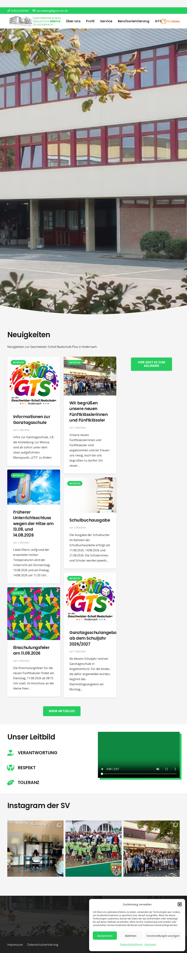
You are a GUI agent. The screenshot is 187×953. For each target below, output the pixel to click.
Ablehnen (130, 935)
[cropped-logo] (35, 21)
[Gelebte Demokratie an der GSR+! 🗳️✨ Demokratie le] (35, 849)
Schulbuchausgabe (89, 520)
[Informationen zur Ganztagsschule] (33, 359)
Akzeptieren (104, 935)
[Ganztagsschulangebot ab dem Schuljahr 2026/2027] (90, 575)
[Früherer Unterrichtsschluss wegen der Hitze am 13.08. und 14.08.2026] (33, 472)
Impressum (150, 944)
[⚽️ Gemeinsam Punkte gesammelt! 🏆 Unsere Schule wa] (93, 849)
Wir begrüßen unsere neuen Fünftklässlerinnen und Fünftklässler (88, 411)
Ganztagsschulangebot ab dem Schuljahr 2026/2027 (93, 638)
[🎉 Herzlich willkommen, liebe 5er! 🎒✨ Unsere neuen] (151, 849)
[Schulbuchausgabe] (90, 480)
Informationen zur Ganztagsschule (31, 419)
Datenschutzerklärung (131, 944)
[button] (180, 904)
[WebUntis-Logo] (170, 21)
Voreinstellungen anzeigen (163, 935)
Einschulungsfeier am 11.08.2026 (31, 650)
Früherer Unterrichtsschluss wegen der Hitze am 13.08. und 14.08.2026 (33, 523)
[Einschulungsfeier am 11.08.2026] (33, 590)
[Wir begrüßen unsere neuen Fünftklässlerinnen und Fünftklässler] (90, 359)
